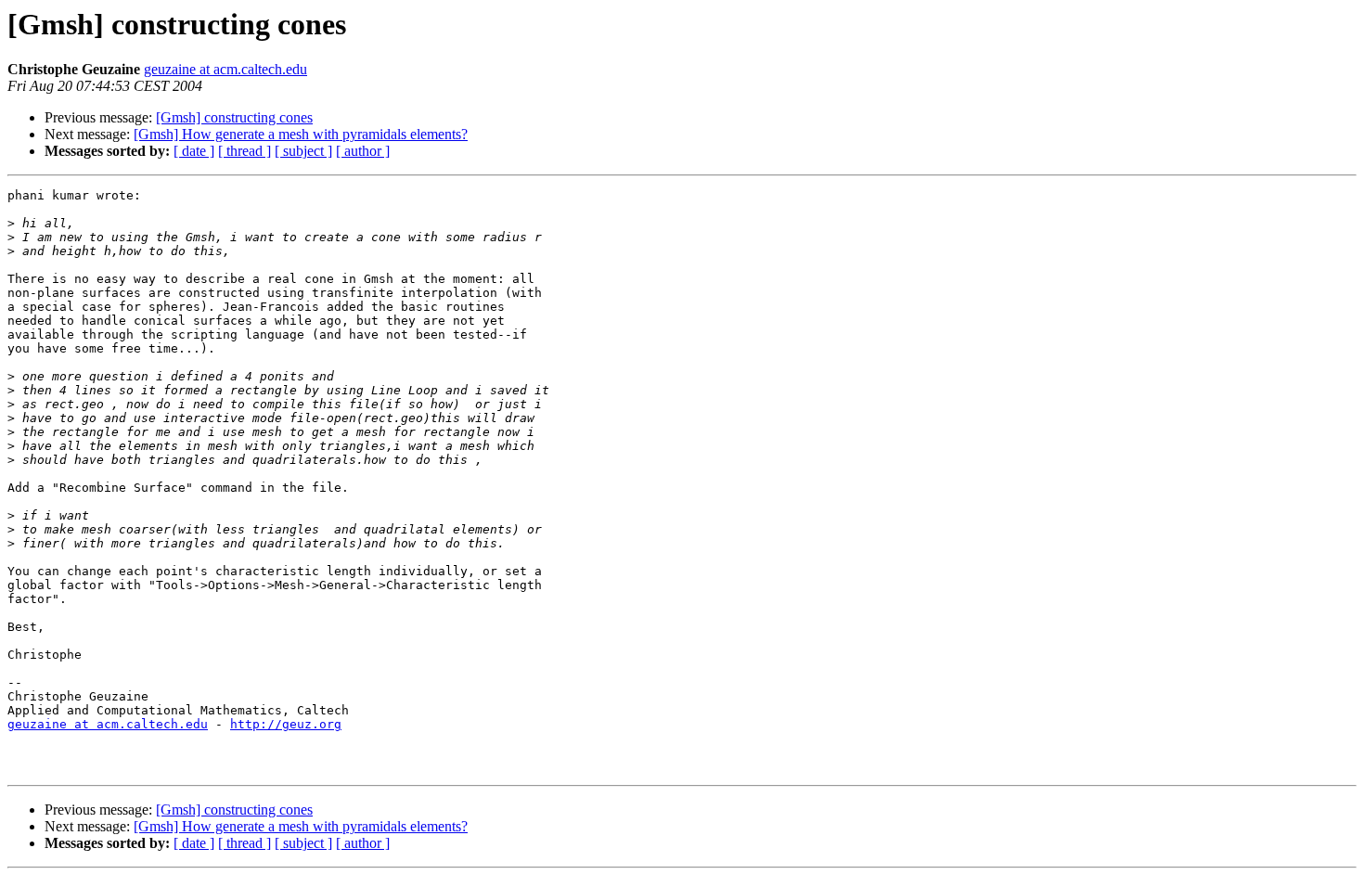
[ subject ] (303, 151)
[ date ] (194, 151)
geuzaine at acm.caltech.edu (225, 69)
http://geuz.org (285, 724)
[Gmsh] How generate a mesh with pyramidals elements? (301, 134)
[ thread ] (244, 151)
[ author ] (363, 151)
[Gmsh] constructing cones (234, 117)
